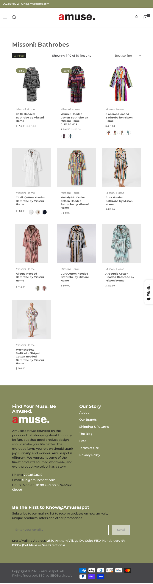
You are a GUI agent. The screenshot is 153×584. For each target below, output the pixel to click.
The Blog (86, 434)
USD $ (139, 3)
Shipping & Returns (94, 426)
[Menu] (5, 17)
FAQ (82, 441)
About (84, 412)
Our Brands (88, 419)
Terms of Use (89, 448)
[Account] (136, 17)
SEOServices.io (61, 575)
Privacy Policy (89, 455)
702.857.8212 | (12, 3)
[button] (14, 17)
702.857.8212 (33, 475)
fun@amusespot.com (35, 3)
